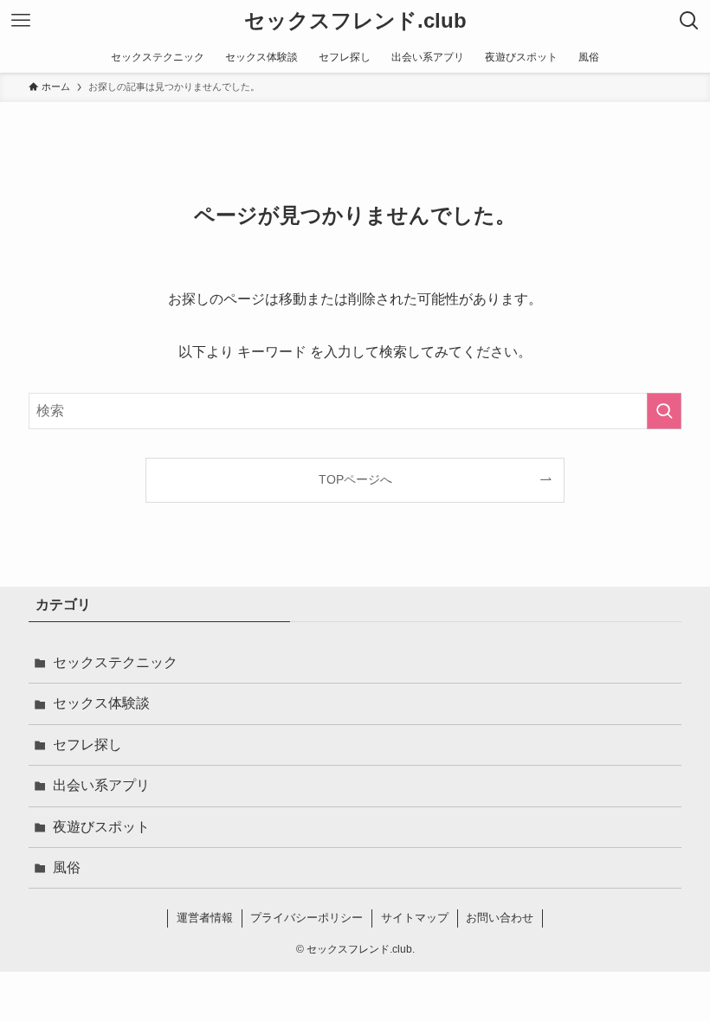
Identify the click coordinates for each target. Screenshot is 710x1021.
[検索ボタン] (689, 21)
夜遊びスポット (101, 826)
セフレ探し (87, 744)
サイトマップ (415, 917)
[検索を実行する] (664, 411)
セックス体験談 (101, 703)
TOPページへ (355, 479)
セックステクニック (115, 662)
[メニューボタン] (21, 21)
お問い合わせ (499, 917)
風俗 (67, 867)
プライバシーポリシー (306, 917)
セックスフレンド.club (355, 20)
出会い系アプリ (101, 785)
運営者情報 (205, 917)
